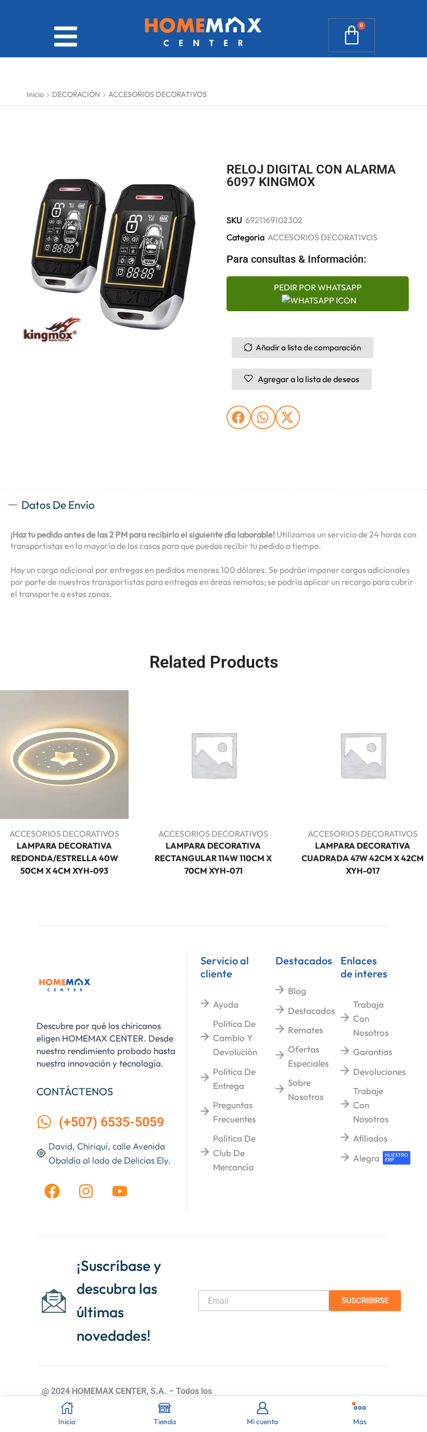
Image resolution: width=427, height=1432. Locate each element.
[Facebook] (52, 1191)
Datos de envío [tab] (58, 504)
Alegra (366, 1158)
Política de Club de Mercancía (234, 1152)
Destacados (311, 1010)
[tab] (213, 505)
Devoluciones (379, 1071)
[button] (239, 417)
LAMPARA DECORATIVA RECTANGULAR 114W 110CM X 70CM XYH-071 (213, 858)
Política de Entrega (234, 1078)
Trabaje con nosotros (370, 1104)
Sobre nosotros (305, 1089)
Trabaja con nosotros (370, 1018)
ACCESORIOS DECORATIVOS (157, 94)
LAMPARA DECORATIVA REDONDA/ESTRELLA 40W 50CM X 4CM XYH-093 (64, 858)
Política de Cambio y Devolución (235, 1037)
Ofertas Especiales (308, 1056)
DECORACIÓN (76, 94)
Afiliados (370, 1138)
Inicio (35, 94)
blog (297, 990)
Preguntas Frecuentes (234, 1111)
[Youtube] (119, 1191)
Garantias (372, 1051)
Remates (305, 1029)
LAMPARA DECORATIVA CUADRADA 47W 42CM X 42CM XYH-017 (363, 858)
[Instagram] (86, 1191)
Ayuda (225, 1004)
